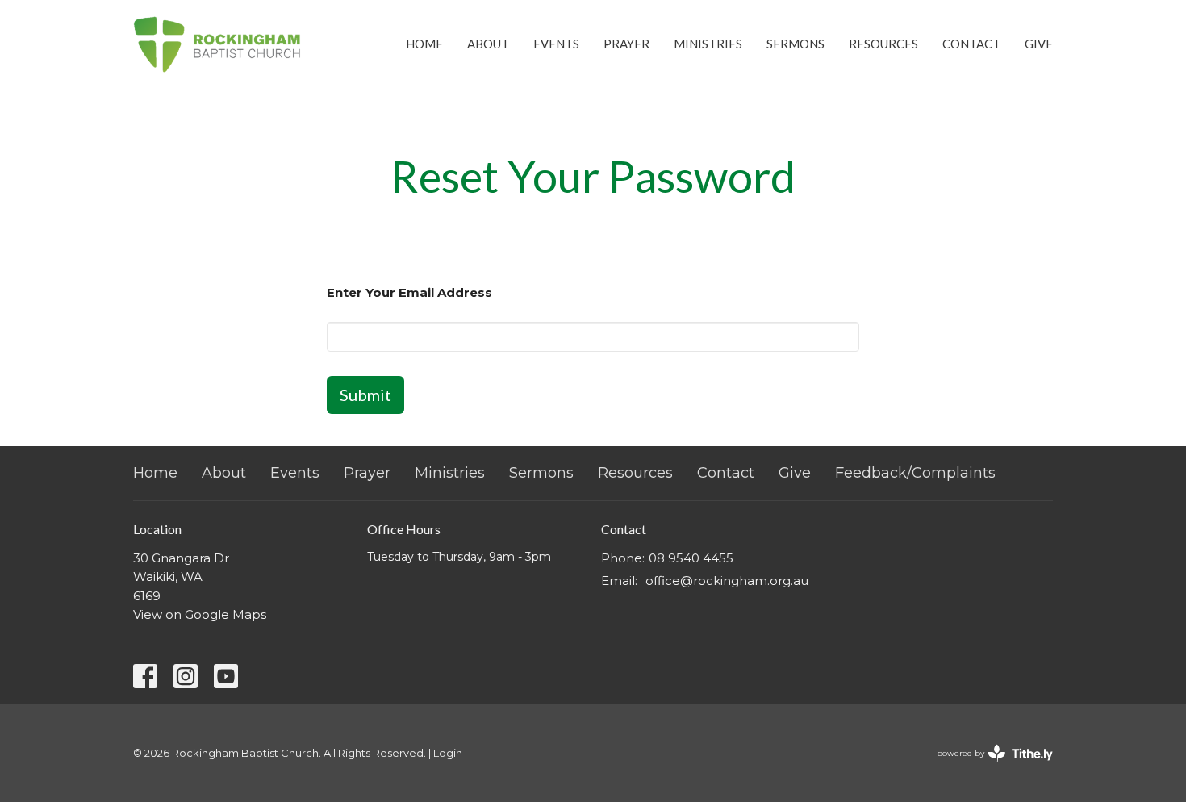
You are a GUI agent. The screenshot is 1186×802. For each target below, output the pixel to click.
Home (424, 43)
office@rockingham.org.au (726, 580)
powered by (987, 767)
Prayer (626, 43)
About (488, 43)
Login (447, 753)
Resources (883, 43)
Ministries (708, 43)
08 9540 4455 (691, 558)
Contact (971, 43)
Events (556, 43)
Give (1039, 43)
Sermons (795, 43)
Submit (365, 394)
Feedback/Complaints (915, 473)
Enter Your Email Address (409, 292)
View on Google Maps (199, 614)
